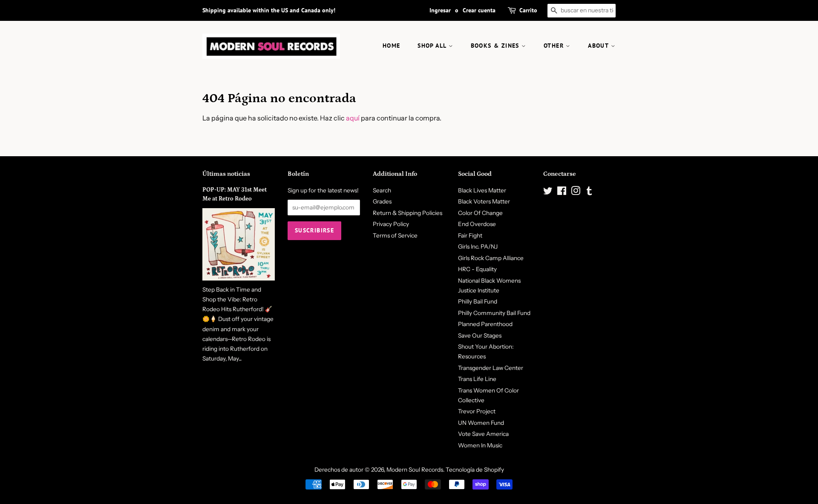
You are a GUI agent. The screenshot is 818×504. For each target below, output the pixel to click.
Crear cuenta (479, 10)
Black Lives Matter (482, 190)
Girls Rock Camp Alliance (491, 258)
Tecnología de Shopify (475, 469)
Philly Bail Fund (477, 301)
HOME (391, 45)
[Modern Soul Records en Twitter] (548, 192)
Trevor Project (476, 411)
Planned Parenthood (485, 324)
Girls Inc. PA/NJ (478, 246)
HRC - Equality (477, 269)
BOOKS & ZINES (496, 45)
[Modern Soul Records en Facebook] (562, 192)
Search (382, 190)
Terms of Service (395, 235)
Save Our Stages (479, 335)
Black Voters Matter (484, 201)
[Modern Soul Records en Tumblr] (589, 192)
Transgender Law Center (490, 367)
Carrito (528, 10)
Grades (382, 201)
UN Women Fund (481, 422)
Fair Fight (470, 235)
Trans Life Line (477, 378)
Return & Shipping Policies (407, 212)
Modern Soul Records (414, 469)
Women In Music (480, 445)
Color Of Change (480, 212)
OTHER (555, 45)
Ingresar (440, 10)
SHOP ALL (433, 45)
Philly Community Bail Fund (494, 312)
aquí (353, 118)
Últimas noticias (226, 174)
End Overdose (477, 223)
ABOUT (599, 45)
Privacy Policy (391, 223)
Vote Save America (483, 433)
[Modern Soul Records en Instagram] (575, 192)
